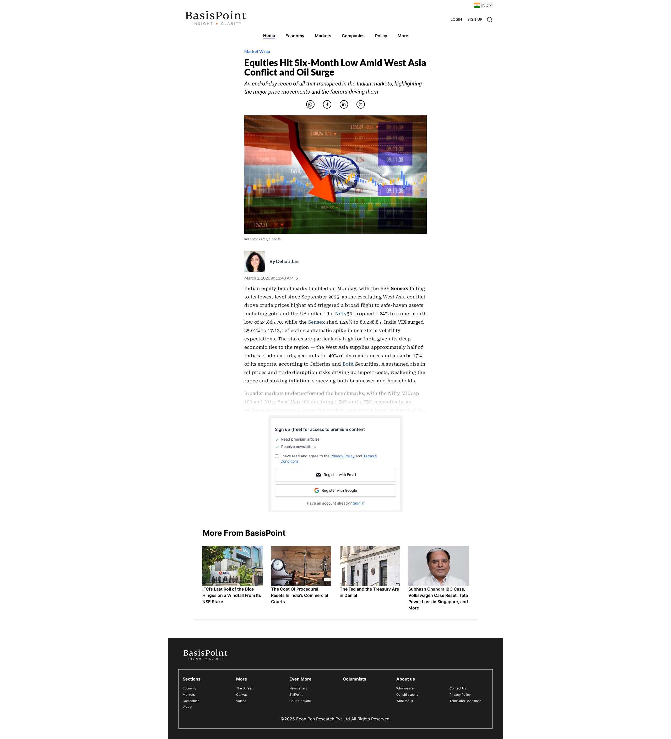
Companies (191, 701)
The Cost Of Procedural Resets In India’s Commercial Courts (299, 595)
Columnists (354, 679)
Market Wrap (257, 51)
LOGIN (456, 19)
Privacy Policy (343, 456)
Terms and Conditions (465, 701)
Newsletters (298, 688)
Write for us (404, 701)
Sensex (316, 322)
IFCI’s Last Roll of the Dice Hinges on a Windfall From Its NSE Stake (231, 595)
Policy (187, 707)
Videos (241, 701)
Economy (189, 688)
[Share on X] (360, 104)
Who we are (405, 688)
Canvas (241, 695)
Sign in (358, 503)
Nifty (341, 313)
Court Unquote (300, 701)
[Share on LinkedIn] (344, 104)
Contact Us (458, 688)
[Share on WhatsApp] (310, 104)
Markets (189, 695)
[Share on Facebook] (327, 104)
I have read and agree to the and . (328, 458)
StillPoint (295, 695)
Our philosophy (407, 695)
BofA (348, 364)
